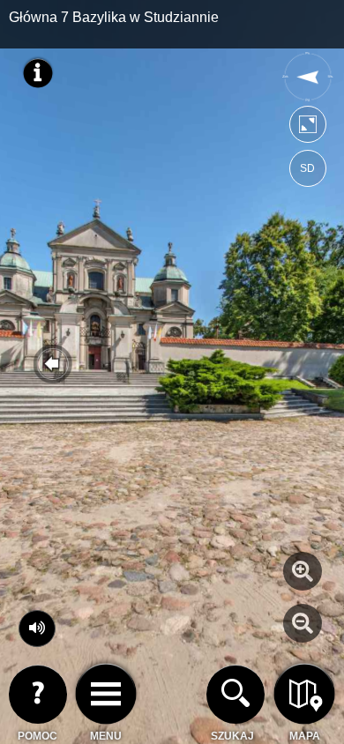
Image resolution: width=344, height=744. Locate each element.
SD (307, 168)
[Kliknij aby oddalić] (302, 623)
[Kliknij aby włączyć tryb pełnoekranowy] (308, 128)
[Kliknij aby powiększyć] (302, 571)
